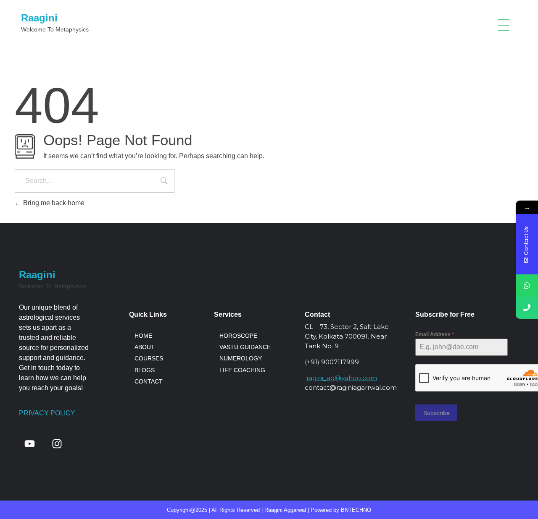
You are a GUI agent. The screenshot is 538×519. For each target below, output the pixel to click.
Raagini (39, 17)
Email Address (434, 334)
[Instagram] (56, 443)
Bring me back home (52, 202)
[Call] (527, 308)
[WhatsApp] (527, 285)
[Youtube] (29, 443)
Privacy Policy (47, 413)
